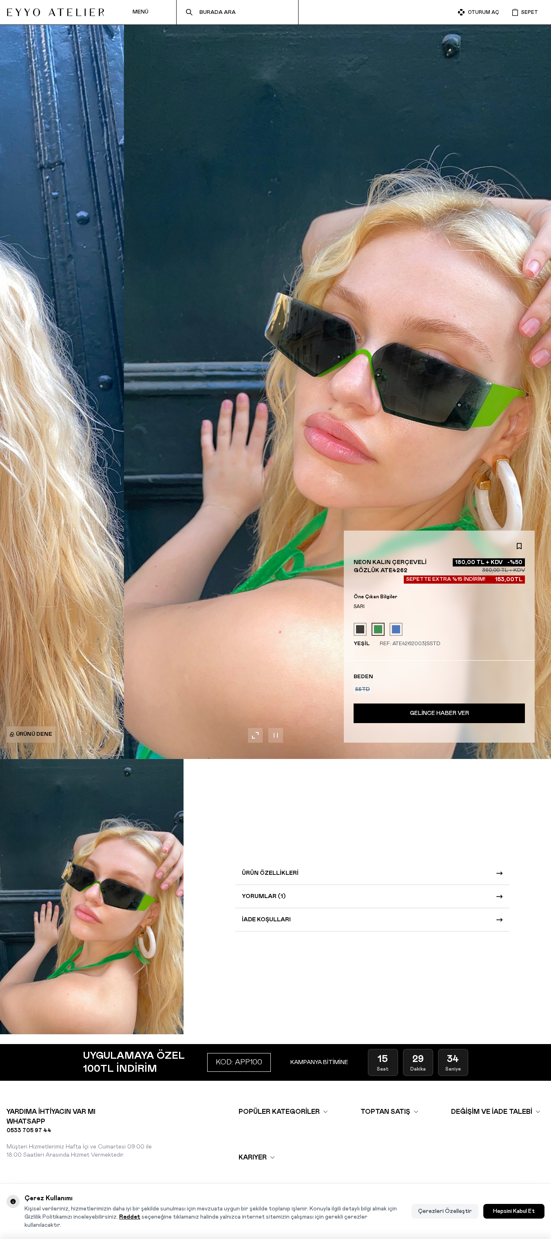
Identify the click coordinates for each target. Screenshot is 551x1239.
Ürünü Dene (34, 734)
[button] (363, 689)
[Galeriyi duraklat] (275, 735)
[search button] (189, 12)
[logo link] (55, 12)
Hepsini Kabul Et (514, 1211)
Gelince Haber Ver (439, 713)
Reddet (129, 1217)
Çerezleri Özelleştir (445, 1211)
